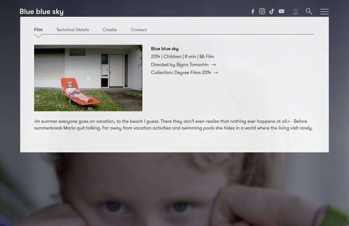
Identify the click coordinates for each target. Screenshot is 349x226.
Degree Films (192, 72)
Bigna (193, 64)
